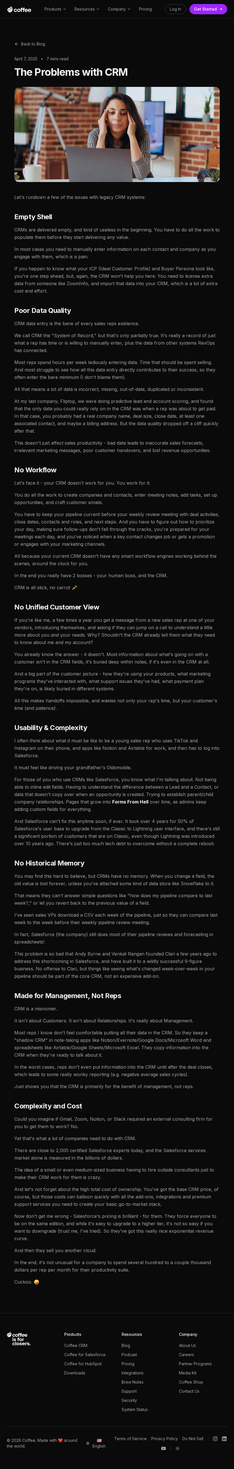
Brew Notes (133, 1382)
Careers (186, 1354)
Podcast (129, 1354)
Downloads (74, 1372)
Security (129, 1400)
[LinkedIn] (224, 1438)
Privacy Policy (164, 1438)
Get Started (205, 9)
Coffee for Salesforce (85, 1354)
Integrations (133, 1372)
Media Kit (187, 1372)
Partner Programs (195, 1363)
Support (129, 1391)
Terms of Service (130, 1438)
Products (53, 9)
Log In (175, 9)
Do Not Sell (192, 1438)
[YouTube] (163, 1448)
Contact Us (189, 1391)
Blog (126, 1345)
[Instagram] (215, 1438)
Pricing (145, 9)
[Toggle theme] (177, 1448)
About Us (187, 1345)
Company (117, 9)
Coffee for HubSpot (83, 1363)
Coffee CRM (75, 1345)
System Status (135, 1409)
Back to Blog (33, 43)
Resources (84, 9)
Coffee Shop (191, 1382)
